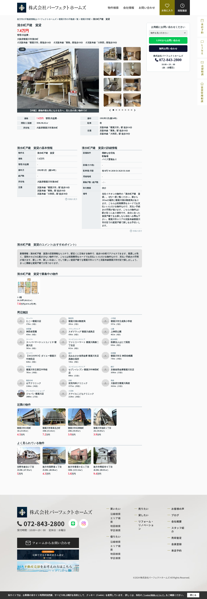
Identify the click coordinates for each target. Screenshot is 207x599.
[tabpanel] (122, 77)
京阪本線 (104, 127)
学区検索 (115, 530)
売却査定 (176, 538)
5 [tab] (125, 110)
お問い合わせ (147, 8)
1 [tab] (113, 110)
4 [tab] (122, 110)
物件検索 (113, 8)
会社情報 (128, 8)
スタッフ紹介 (177, 529)
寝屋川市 (27, 39)
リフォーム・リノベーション (146, 525)
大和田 (113, 134)
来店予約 (176, 550)
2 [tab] (116, 110)
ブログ (175, 515)
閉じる (193, 595)
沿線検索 (115, 514)
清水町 (35, 39)
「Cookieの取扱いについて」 (154, 595)
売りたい (143, 509)
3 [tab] (119, 110)
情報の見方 (72, 199)
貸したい (143, 515)
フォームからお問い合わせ (51, 543)
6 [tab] (128, 110)
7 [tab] (131, 110)
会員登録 (176, 544)
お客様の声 (177, 509)
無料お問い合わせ (168, 48)
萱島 (112, 130)
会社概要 (176, 521)
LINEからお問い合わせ (168, 40)
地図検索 (115, 526)
